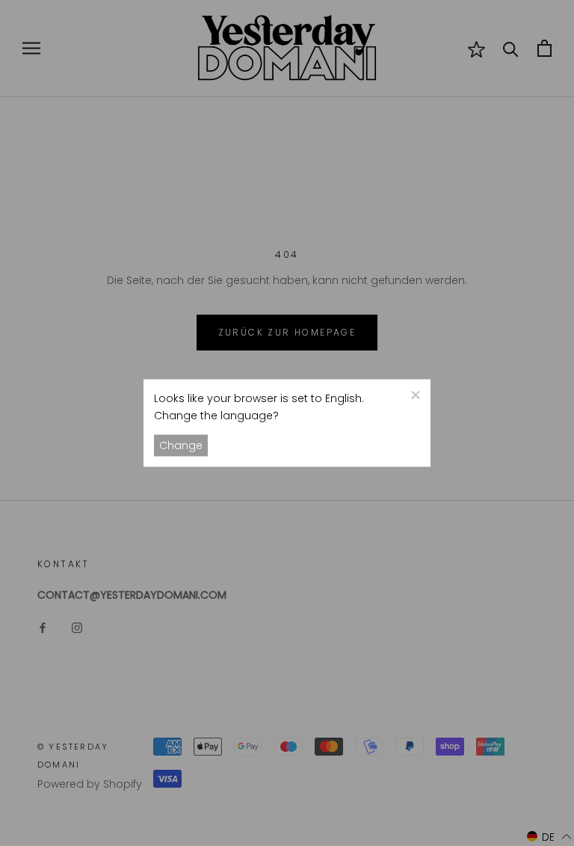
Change (181, 445)
